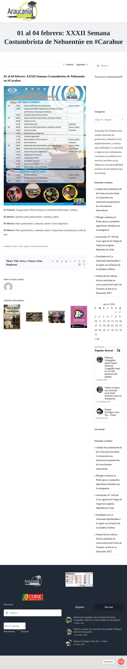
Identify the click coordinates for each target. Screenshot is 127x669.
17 (96, 325)
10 (96, 321)
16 (120, 321)
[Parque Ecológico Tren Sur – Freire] (100, 410)
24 (96, 330)
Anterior (70, 64)
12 (104, 321)
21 (112, 325)
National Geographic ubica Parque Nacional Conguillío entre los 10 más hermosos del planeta (112, 367)
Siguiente (80, 64)
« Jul (97, 339)
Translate (24, 631)
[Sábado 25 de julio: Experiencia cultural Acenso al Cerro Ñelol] (12, 317)
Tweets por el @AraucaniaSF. (109, 76)
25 (100, 330)
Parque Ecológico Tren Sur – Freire (112, 412)
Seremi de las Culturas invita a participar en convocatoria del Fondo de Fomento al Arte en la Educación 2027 (109, 284)
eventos (26, 246)
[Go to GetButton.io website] (121, 666)
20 (108, 325)
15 (116, 321)
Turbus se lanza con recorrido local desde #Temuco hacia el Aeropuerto (113, 393)
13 (108, 321)
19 (104, 325)
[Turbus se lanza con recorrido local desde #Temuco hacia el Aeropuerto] (100, 388)
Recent (109, 350)
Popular (99, 350)
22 (116, 325)
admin (8, 246)
